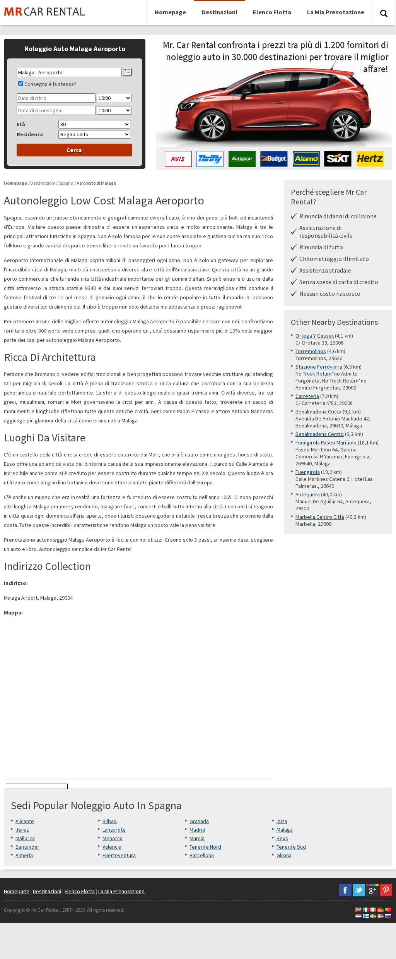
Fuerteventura (119, 855)
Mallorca (25, 838)
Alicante (24, 821)
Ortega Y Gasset (314, 335)
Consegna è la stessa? (50, 84)
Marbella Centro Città (319, 516)
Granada (199, 821)
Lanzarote (114, 829)
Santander (27, 846)
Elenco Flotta (272, 12)
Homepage (170, 12)
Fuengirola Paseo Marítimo (326, 442)
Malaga (285, 829)
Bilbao (109, 821)
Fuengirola (307, 471)
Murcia (197, 838)
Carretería (307, 396)
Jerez (22, 829)
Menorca (112, 838)
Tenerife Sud (291, 846)
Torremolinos (310, 351)
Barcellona (201, 855)
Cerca (74, 150)
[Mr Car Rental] (44, 19)
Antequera (307, 494)
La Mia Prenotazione (335, 12)
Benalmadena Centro (319, 434)
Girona (284, 855)
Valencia (111, 846)
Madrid (197, 829)
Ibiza (282, 821)
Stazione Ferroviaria (318, 366)
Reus (282, 838)
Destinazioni (219, 12)
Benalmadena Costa (318, 411)
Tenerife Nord (205, 846)
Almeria (24, 855)
